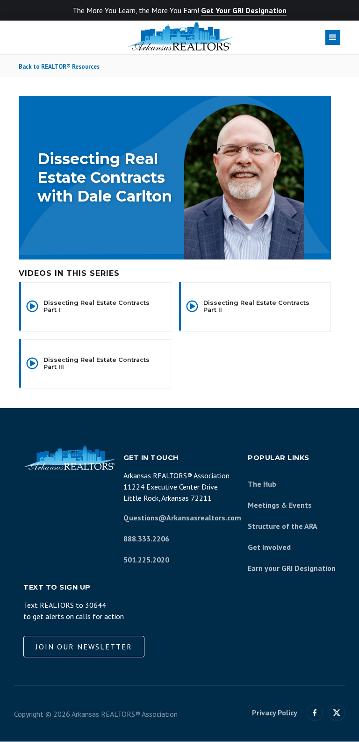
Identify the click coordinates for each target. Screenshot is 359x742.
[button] (332, 37)
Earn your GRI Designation (292, 568)
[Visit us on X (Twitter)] (337, 713)
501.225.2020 (146, 559)
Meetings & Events (280, 505)
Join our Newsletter (84, 646)
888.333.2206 (146, 538)
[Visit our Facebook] (315, 713)
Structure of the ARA (282, 526)
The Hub (262, 484)
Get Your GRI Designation (244, 10)
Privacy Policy (274, 713)
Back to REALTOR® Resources (59, 67)
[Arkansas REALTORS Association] (179, 36)
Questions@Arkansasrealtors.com (182, 517)
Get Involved (269, 547)
